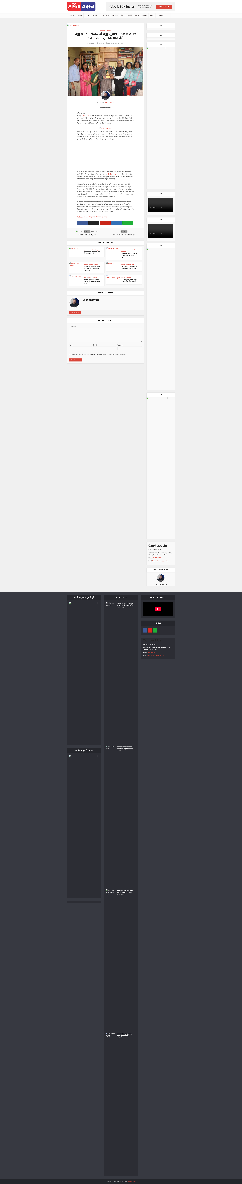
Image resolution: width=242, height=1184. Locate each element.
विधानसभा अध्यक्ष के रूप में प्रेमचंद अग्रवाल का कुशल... (125, 891)
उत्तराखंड (71, 15)
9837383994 (157, 558)
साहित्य (109, 31)
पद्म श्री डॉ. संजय (102, 217)
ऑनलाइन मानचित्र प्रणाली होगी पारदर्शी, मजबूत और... (125, 604)
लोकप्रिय (97, 250)
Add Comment (100, 43)
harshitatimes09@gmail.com (161, 561)
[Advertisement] (105, 156)
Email (95, 345)
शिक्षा (122, 15)
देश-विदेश (115, 15)
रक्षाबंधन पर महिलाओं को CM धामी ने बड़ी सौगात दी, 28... (129, 255)
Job (151, 15)
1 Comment (120, 607)
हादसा (137, 15)
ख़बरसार (79, 15)
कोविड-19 (106, 15)
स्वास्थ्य (87, 15)
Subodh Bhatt (112, 43)
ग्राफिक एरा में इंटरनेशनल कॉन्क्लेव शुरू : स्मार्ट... (92, 253)
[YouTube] (150, 630)
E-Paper (144, 15)
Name (71, 345)
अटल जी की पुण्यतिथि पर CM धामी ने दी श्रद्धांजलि (129, 280)
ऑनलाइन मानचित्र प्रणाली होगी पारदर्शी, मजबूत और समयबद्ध (92, 268)
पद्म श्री (92, 217)
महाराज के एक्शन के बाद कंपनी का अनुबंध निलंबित (125, 748)
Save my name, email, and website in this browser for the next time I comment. (99, 354)
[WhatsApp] (155, 630)
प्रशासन (96, 265)
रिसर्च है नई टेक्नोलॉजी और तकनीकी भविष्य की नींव (129, 267)
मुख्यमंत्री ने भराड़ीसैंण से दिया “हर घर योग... (124, 1035)
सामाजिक (95, 15)
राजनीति (129, 15)
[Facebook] (145, 630)
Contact (160, 15)
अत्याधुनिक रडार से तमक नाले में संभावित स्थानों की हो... (92, 281)
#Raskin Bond (83, 217)
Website (120, 345)
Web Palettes (132, 1181)
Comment (72, 326)
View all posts (75, 313)
